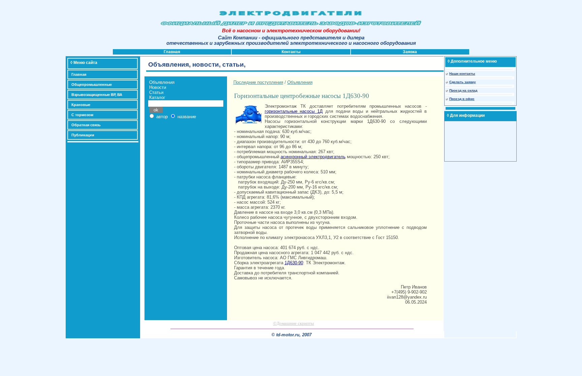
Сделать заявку (462, 82)
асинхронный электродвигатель (313, 156)
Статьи (156, 92)
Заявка (410, 51)
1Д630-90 (294, 262)
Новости (157, 87)
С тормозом (82, 115)
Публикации (82, 135)
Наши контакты (462, 73)
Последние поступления (258, 82)
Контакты (291, 51)
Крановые (80, 105)
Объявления (161, 82)
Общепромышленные (91, 84)
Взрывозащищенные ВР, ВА (96, 95)
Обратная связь (86, 125)
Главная (172, 51)
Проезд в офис (462, 99)
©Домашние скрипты (293, 323)
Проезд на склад (463, 90)
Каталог (157, 97)
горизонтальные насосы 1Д (294, 111)
